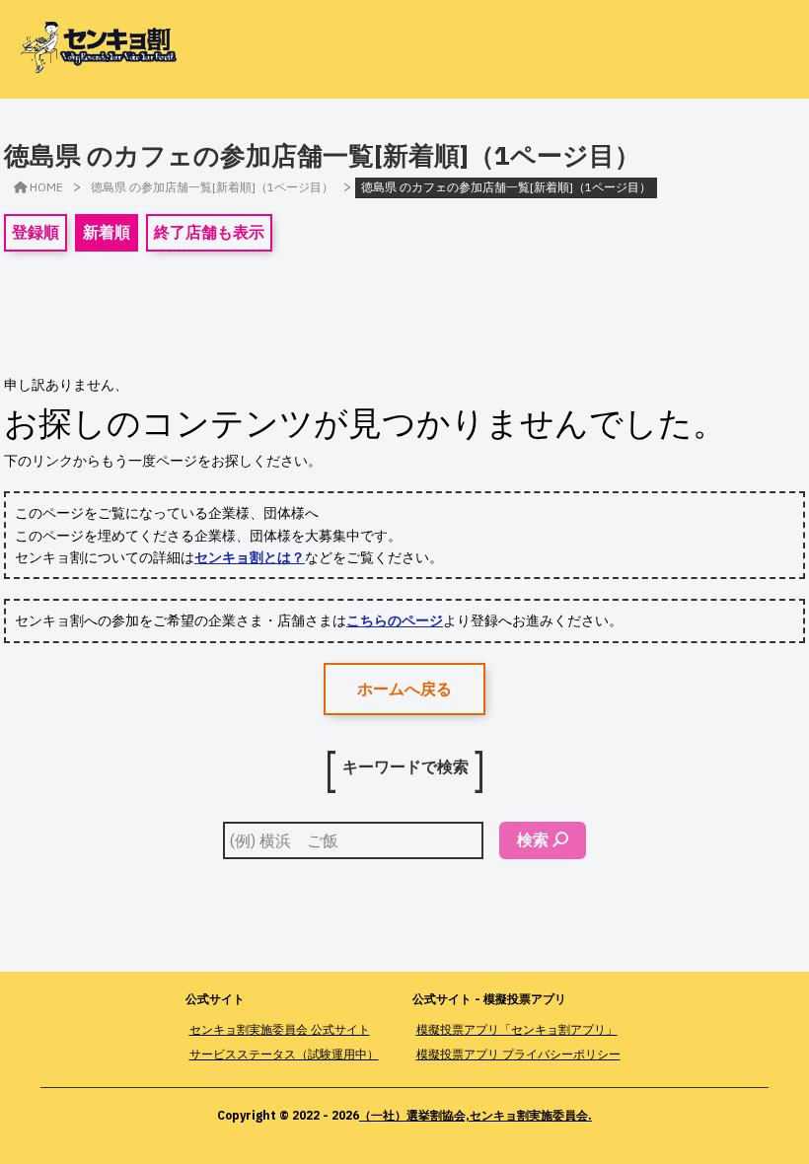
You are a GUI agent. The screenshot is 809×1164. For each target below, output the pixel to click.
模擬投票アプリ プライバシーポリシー (518, 1054)
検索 (533, 839)
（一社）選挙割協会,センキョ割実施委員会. (475, 1115)
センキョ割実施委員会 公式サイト (279, 1029)
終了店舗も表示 (209, 232)
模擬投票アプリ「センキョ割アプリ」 (517, 1029)
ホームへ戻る (404, 688)
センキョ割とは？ (249, 557)
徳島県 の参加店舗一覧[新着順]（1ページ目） (212, 187)
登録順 (35, 232)
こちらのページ (394, 620)
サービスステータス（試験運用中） (284, 1054)
